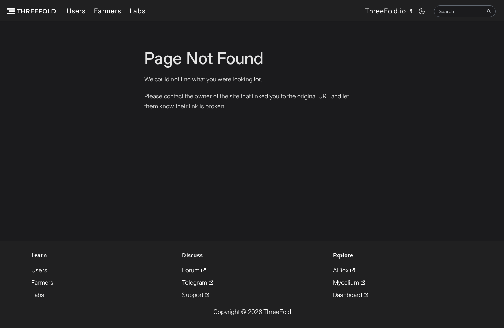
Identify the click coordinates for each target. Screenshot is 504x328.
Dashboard (347, 294)
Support (192, 294)
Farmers (107, 11)
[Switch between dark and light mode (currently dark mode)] (421, 11)
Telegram (194, 282)
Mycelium (346, 282)
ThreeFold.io (385, 11)
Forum (191, 270)
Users (76, 11)
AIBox (341, 270)
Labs (138, 11)
